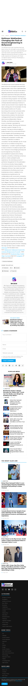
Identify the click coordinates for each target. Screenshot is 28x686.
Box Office (5, 603)
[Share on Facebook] (2, 365)
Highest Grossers (6, 620)
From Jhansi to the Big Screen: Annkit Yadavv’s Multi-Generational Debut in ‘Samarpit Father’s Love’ (13, 540)
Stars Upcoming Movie (8, 653)
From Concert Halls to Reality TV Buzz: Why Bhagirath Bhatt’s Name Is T (17, 451)
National (4, 641)
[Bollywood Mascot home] (12, 31)
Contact (4, 671)
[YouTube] (9, 589)
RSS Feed (4, 675)
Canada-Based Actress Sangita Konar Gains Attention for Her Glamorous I (16, 409)
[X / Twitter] (6, 589)
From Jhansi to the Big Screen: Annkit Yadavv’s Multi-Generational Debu (16, 415)
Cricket (4, 611)
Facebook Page (15, 254)
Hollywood (14, 249)
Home (2, 35)
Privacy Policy (18, 680)
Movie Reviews (6, 639)
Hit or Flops (5, 622)
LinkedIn (17, 267)
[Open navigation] (2, 31)
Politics (4, 645)
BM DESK (14, 283)
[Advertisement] (11, 15)
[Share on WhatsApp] (12, 365)
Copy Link (14, 271)
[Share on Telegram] (16, 365)
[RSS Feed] (15, 589)
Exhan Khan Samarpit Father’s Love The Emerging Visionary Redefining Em (15, 402)
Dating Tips (5, 612)
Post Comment (8, 360)
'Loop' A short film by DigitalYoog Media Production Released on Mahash (16, 444)
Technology (5, 654)
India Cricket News (7, 626)
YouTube (7, 256)
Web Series (5, 662)
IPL (3, 633)
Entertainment (6, 616)
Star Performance (6, 651)
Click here (4, 247)
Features (4, 618)
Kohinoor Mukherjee (7, 261)
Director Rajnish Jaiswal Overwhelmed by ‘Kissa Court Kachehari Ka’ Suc (16, 427)
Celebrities (5, 607)
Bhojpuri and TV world (13, 251)
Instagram (19, 256)
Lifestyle (7, 35)
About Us (4, 669)
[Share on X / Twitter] (6, 365)
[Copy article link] (22, 365)
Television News (6, 656)
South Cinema (5, 649)
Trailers (4, 658)
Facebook (6, 267)
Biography (4, 599)
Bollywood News (6, 601)
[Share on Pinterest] (19, 365)
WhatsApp (6, 271)
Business (4, 605)
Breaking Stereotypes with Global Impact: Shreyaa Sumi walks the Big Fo (17, 438)
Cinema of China (6, 609)
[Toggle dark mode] (25, 31)
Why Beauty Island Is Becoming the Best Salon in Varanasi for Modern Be (17, 433)
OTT (3, 643)
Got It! (4, 683)
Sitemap (4, 677)
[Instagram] (12, 589)
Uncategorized (6, 660)
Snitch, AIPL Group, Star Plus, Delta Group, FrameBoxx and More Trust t (17, 421)
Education (4, 614)
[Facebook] (2, 589)
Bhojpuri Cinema (6, 597)
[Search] (22, 31)
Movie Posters (6, 637)
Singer (4, 647)
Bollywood (8, 249)
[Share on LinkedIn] (9, 365)
